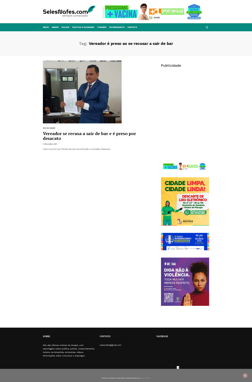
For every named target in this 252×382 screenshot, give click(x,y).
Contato (132, 27)
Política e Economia (83, 27)
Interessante (117, 27)
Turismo (101, 27)
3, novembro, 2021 (50, 144)
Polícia (65, 27)
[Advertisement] (185, 93)
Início (46, 27)
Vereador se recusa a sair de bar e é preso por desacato (89, 136)
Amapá (55, 27)
